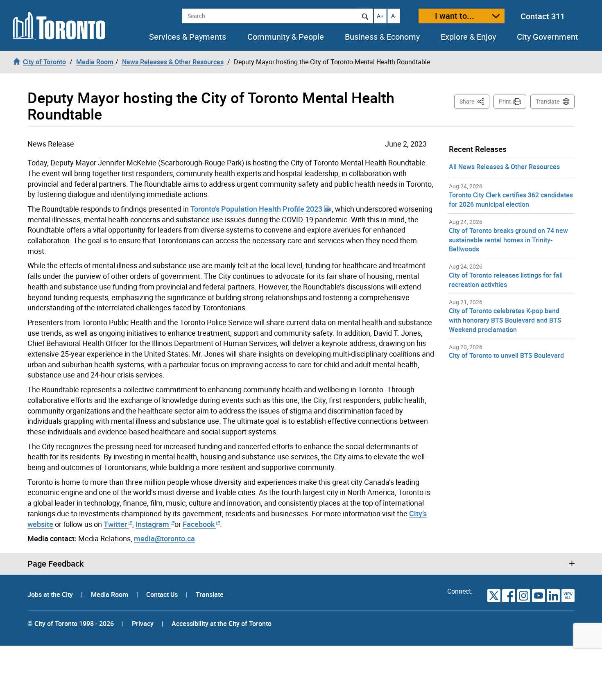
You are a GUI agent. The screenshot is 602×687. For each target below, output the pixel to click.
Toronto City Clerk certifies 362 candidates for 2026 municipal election (511, 199)
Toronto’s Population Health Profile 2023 (257, 209)
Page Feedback (55, 564)
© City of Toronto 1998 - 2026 (70, 623)
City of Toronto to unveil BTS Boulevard (506, 355)
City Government (547, 36)
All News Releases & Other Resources (504, 166)
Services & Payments (187, 36)
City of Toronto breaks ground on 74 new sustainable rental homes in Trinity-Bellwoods (508, 240)
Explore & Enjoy (468, 36)
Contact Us (162, 594)
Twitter (115, 524)
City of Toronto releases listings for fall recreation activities (506, 280)
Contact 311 (543, 16)
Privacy (143, 623)
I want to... (454, 15)
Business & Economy (382, 36)
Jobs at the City (51, 594)
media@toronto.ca (164, 538)
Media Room (110, 594)
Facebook (199, 524)
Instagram (153, 524)
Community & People (285, 36)
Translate (547, 101)
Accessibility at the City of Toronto (222, 623)
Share (474, 101)
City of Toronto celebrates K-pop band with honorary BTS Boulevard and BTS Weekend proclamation (505, 320)
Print (505, 101)
